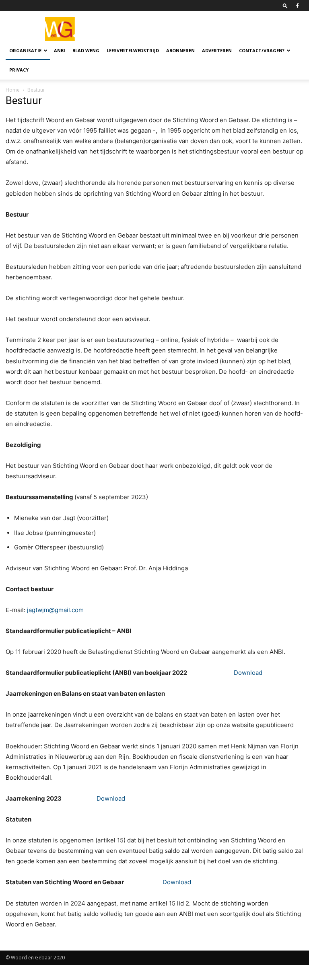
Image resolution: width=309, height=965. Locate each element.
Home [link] (13, 89)
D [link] (99, 798)
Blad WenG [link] (85, 50)
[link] (285, 5)
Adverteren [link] (217, 50)
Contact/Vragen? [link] (261, 50)
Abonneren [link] (180, 50)
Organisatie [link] (25, 50)
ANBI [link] (59, 50)
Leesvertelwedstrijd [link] (133, 50)
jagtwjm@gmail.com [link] (55, 610)
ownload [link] (113, 798)
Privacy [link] (19, 70)
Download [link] (248, 672)
